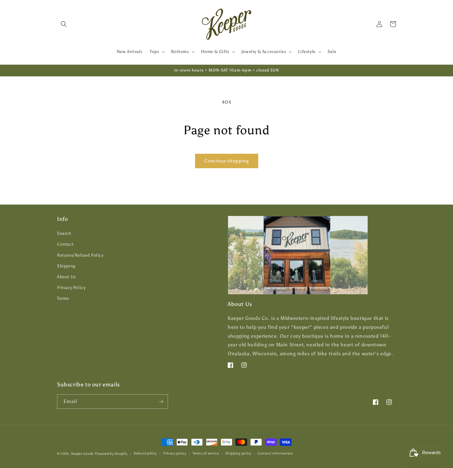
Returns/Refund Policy (80, 255)
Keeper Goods (82, 454)
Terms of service (206, 453)
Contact (65, 244)
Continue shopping (226, 161)
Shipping (66, 266)
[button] (64, 24)
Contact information (275, 453)
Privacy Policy (71, 287)
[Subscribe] (161, 401)
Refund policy (145, 453)
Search (64, 233)
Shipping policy (238, 453)
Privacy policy (174, 453)
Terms (63, 298)
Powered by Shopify (111, 454)
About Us (66, 276)
